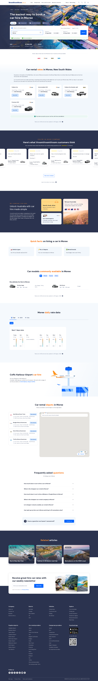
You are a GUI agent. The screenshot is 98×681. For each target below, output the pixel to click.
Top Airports (11, 649)
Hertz (30, 651)
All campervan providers (54, 649)
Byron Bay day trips (13, 545)
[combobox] (25, 33)
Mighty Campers (53, 645)
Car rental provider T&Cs (34, 664)
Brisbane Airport (12, 630)
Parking (50, 613)
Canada (30, 611)
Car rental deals (73, 609)
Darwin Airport (12, 636)
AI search (47, 23)
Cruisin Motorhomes (53, 634)
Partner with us (12, 615)
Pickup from (15, 31)
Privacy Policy (25, 589)
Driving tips (71, 611)
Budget (30, 638)
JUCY (50, 638)
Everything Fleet (32, 649)
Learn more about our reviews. (48, 182)
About (67, 2)
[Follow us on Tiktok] (20, 672)
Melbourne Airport (13, 643)
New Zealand (32, 613)
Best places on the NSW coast (71, 545)
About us (11, 609)
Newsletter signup (73, 615)
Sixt (29, 658)
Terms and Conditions (27, 679)
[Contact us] (82, 2)
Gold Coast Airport (13, 638)
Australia (31, 609)
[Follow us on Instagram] (12, 672)
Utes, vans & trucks (46, 2)
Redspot (31, 655)
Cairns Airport (12, 632)
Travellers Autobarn (53, 647)
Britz (50, 630)
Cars (32, 2)
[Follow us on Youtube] (22, 672)
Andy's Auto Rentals (33, 632)
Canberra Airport (12, 634)
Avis (30, 634)
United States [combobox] (65, 28)
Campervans (37, 2)
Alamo (30, 628)
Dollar (30, 641)
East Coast (31, 643)
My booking (72, 2)
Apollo (50, 628)
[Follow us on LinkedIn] (25, 672)
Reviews (10, 613)
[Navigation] (88, 2)
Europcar (31, 647)
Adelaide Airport (12, 628)
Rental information (73, 617)
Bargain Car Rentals (33, 636)
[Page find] (78, 2)
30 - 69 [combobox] (75, 28)
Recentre (82, 454)
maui (50, 643)
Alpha (30, 630)
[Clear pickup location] (40, 32)
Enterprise (31, 645)
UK (29, 615)
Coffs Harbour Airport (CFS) (27, 381)
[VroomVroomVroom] (17, 2)
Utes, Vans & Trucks (36, 23)
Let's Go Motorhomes (54, 641)
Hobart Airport (12, 641)
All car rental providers (34, 662)
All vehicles (51, 615)
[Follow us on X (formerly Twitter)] (17, 672)
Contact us (11, 611)
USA (30, 617)
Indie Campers (52, 636)
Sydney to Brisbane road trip (43, 545)
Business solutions (56, 2)
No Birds (31, 653)
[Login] (85, 2)
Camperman (52, 632)
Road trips (71, 620)
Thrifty (30, 660)
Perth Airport (12, 645)
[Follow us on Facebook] (10, 672)
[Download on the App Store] (73, 629)
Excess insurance (73, 613)
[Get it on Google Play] (73, 632)
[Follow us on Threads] (15, 672)
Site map (11, 679)
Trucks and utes (52, 611)
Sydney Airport (12, 647)
